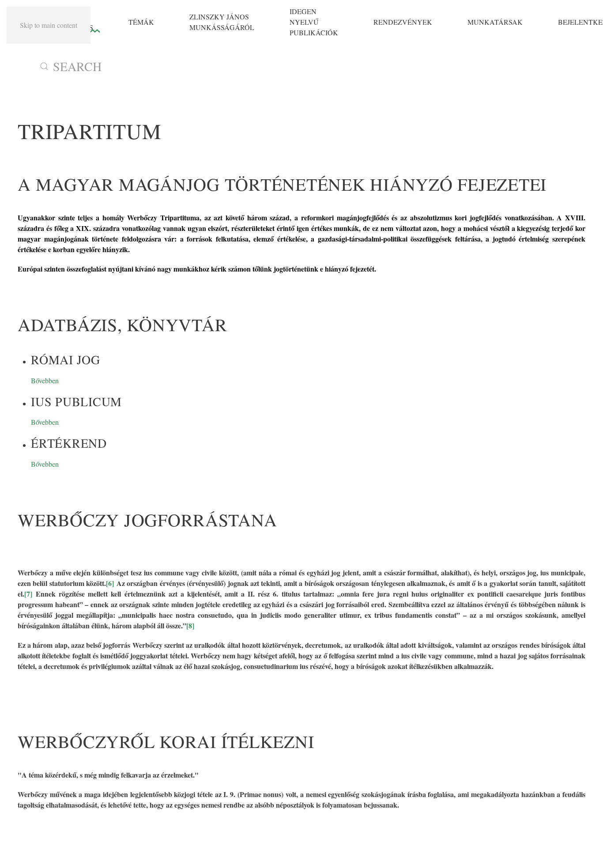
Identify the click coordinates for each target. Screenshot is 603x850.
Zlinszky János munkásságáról (221, 22)
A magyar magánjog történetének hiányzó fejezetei (282, 184)
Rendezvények (402, 21)
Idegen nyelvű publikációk (314, 22)
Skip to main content (48, 25)
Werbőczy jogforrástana (147, 519)
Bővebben (45, 380)
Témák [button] (141, 21)
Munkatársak (495, 21)
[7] (28, 594)
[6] (110, 583)
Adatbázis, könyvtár (122, 324)
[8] (190, 625)
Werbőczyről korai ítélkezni (166, 741)
